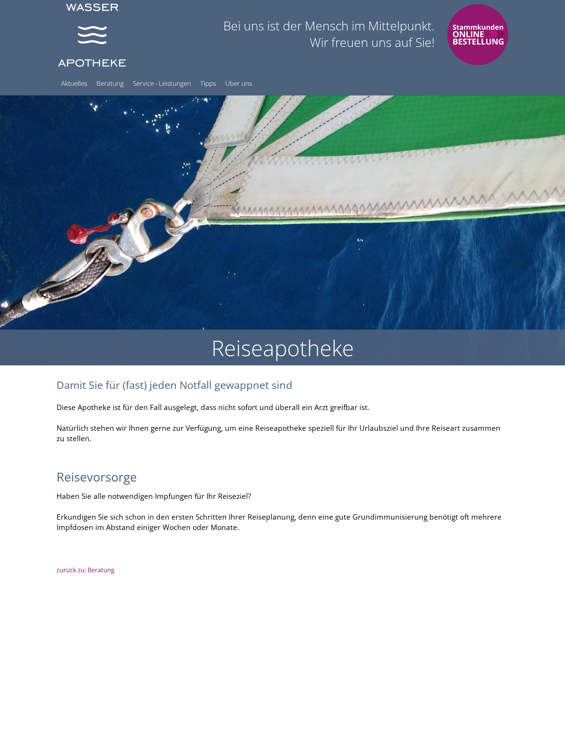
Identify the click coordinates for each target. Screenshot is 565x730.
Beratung (110, 83)
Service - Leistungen (162, 83)
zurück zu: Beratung (85, 570)
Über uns (238, 83)
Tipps (208, 83)
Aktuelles (74, 83)
